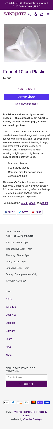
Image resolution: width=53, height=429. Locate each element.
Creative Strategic (32, 419)
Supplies (10, 322)
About (9, 355)
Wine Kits (11, 306)
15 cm (24, 203)
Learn (9, 339)
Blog (8, 347)
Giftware (10, 330)
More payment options (26, 104)
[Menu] (48, 14)
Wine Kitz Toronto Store (24, 412)
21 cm (44, 203)
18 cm (32, 203)
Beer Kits (11, 314)
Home (9, 298)
